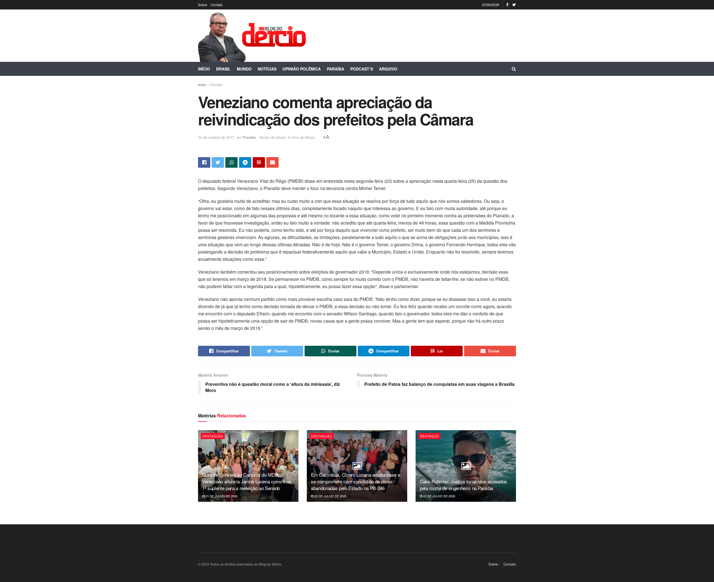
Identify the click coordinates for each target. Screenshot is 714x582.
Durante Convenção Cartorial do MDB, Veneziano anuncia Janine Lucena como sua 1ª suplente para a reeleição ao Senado (246, 481)
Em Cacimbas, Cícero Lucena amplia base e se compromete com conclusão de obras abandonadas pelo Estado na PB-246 (355, 481)
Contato (217, 4)
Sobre (202, 4)
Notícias (267, 69)
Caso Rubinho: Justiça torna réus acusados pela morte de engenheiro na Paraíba (463, 484)
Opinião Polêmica (302, 69)
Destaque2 (212, 436)
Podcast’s (361, 69)
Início (204, 69)
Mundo (244, 69)
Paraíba (335, 69)
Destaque (429, 436)
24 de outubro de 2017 (216, 137)
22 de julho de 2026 (329, 496)
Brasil (223, 69)
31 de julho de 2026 (221, 496)
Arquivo (388, 69)
